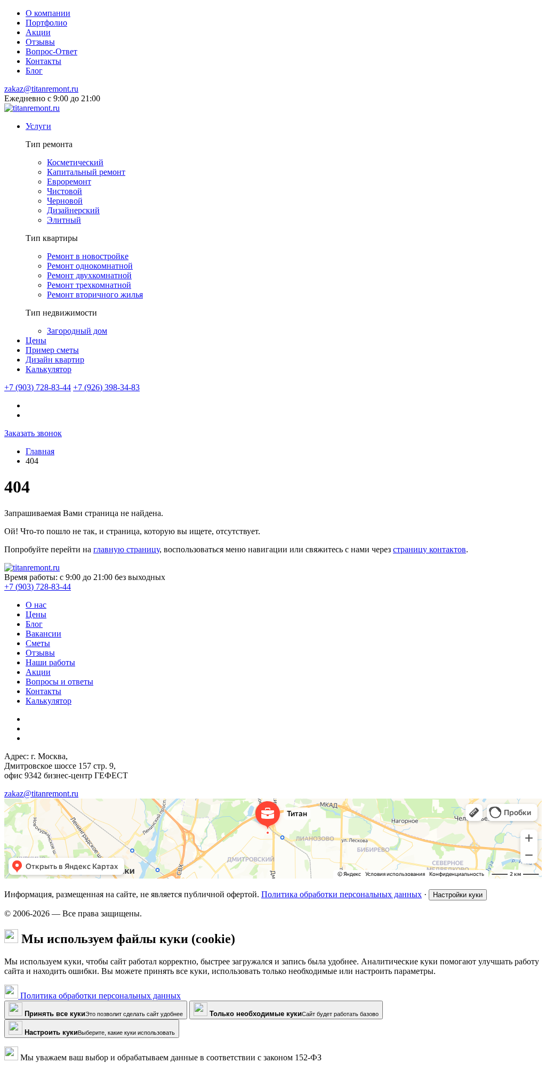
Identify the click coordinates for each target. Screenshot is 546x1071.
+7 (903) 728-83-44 (37, 387)
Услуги (38, 126)
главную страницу (126, 549)
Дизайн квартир (55, 359)
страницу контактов (429, 549)
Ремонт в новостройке (88, 256)
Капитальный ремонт (86, 171)
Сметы (38, 643)
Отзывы (40, 652)
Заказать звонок (33, 433)
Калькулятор (48, 369)
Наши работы (50, 662)
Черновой (65, 200)
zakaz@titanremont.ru (41, 88)
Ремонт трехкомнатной (89, 284)
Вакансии (43, 633)
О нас (36, 604)
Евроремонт (69, 181)
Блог (34, 624)
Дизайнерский (73, 210)
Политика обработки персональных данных (341, 894)
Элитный (64, 219)
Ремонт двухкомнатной (89, 275)
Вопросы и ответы (59, 681)
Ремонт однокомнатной (90, 265)
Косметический (75, 162)
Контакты (43, 691)
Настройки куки (458, 895)
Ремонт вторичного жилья (95, 294)
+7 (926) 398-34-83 (106, 387)
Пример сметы (52, 350)
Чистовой (64, 191)
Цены (36, 340)
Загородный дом (77, 330)
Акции (38, 672)
